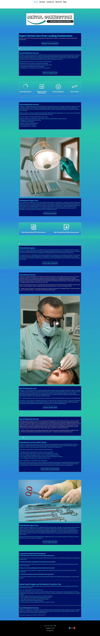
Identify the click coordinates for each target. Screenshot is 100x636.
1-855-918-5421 (41, 615)
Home (36, 2)
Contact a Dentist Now (50, 407)
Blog (64, 2)
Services (42, 2)
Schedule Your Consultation (50, 43)
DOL (51, 625)
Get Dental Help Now (50, 213)
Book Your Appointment (50, 73)
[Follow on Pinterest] (74, 628)
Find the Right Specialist (50, 542)
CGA (48, 625)
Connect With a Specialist (50, 263)
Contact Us (50, 2)
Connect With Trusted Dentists (50, 469)
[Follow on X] (72, 628)
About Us (58, 2)
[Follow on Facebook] (70, 628)
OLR (45, 625)
